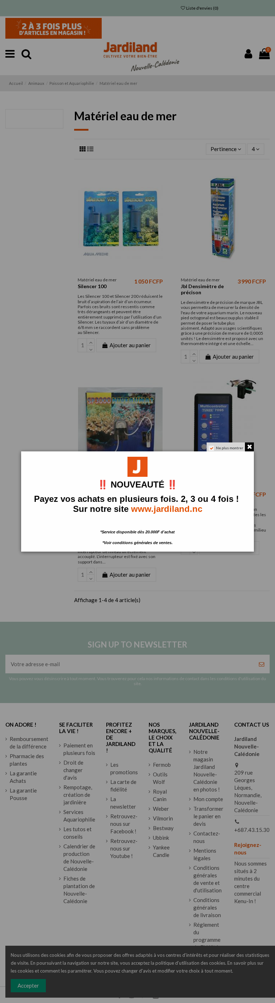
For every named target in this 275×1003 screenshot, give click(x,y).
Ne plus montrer (229, 448)
